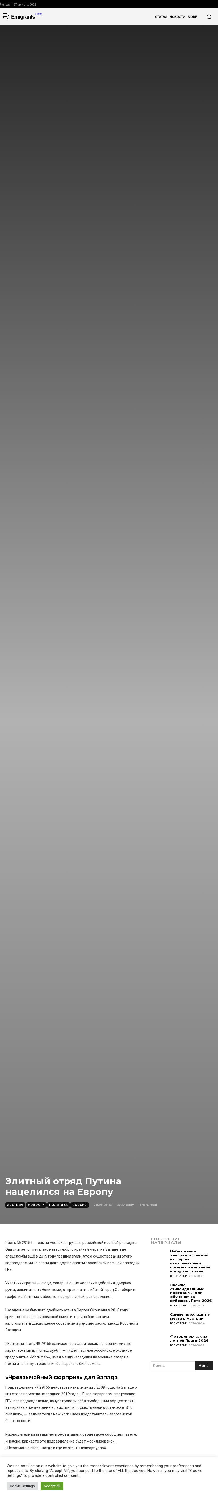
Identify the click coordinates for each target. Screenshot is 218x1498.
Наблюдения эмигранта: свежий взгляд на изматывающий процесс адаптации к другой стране (190, 1261)
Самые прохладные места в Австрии (190, 1316)
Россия (79, 1205)
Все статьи (178, 1276)
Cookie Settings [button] (22, 1486)
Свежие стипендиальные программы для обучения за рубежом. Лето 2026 (191, 1293)
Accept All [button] (52, 1486)
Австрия (15, 1205)
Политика (58, 1205)
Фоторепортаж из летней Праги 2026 (189, 1338)
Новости (36, 1205)
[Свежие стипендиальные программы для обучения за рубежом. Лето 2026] (159, 1291)
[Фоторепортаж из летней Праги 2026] (159, 1343)
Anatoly (127, 1205)
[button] (209, 16)
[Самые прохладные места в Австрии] (159, 1320)
